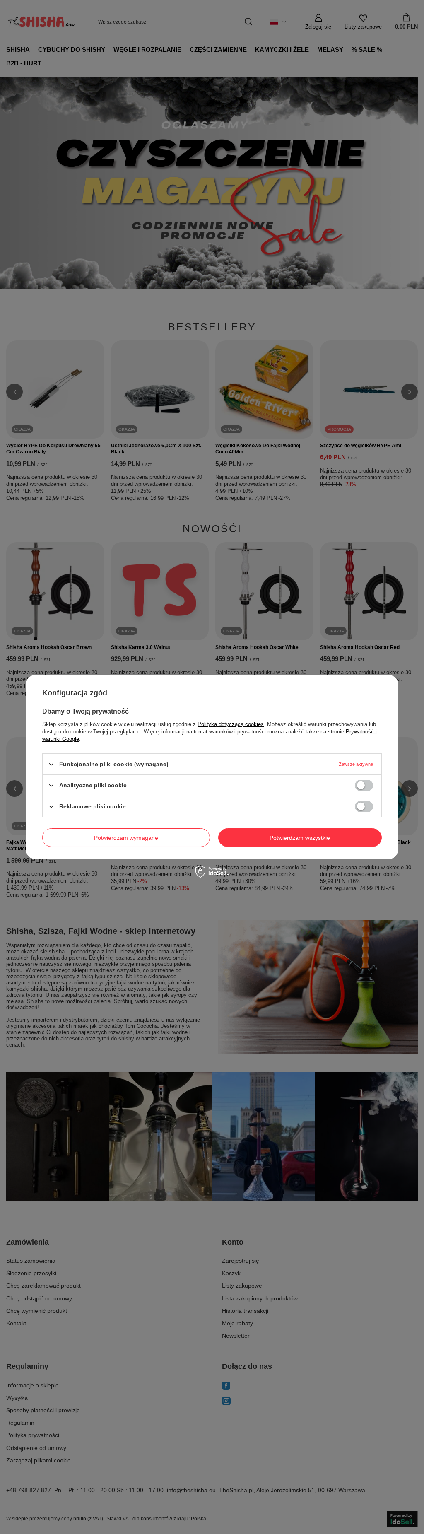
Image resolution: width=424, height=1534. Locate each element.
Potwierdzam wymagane (126, 837)
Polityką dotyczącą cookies (231, 724)
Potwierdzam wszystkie (300, 837)
